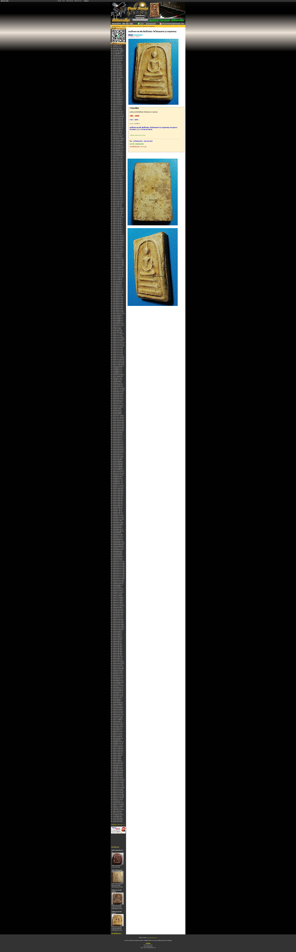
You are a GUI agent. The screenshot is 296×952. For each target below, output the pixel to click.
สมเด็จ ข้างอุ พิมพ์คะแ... (118, 104)
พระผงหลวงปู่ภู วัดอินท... (118, 52)
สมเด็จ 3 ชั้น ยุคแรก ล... (118, 65)
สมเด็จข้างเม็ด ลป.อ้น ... (118, 330)
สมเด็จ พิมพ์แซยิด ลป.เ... (118, 145)
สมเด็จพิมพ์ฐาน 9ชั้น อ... (118, 520)
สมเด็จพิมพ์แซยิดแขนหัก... (119, 544)
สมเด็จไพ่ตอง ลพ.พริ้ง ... (118, 808)
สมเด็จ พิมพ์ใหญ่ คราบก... (118, 150)
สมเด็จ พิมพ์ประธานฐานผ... (119, 138)
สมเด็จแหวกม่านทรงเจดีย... (119, 796)
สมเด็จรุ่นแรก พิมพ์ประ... (118, 590)
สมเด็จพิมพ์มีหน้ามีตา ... (118, 527)
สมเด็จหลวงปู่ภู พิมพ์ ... (118, 639)
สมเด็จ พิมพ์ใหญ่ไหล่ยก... (118, 153)
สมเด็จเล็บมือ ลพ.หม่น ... (118, 765)
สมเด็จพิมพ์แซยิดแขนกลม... (119, 542)
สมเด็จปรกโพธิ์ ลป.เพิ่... (118, 439)
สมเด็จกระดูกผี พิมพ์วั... (118, 315)
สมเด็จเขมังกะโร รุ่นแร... (118, 731)
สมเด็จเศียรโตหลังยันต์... (118, 772)
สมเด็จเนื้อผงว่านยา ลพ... (118, 743)
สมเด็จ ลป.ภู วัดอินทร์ (117, 177)
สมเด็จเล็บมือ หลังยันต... (118, 768)
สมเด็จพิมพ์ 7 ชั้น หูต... (118, 510)
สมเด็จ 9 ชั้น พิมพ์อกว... (118, 84)
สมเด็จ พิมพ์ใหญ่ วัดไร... (118, 152)
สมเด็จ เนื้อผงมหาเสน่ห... (118, 296)
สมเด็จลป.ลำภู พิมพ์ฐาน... (118, 597)
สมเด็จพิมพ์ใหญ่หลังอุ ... (118, 554)
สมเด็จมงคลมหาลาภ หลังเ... (119, 561)
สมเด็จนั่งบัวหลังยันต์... (118, 412)
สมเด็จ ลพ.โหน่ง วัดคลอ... (118, 245)
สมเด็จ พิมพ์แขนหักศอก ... (118, 143)
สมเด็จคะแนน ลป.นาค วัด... (119, 342)
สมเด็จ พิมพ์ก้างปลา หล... (118, 135)
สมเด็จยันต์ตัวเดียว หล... (118, 585)
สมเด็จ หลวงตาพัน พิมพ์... (118, 259)
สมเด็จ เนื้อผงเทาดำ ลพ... (118, 310)
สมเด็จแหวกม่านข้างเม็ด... (118, 791)
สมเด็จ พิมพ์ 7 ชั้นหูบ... (118, 133)
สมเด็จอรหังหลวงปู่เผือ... (118, 717)
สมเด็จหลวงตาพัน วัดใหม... (119, 624)
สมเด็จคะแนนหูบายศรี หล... (119, 364)
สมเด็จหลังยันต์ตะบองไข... (118, 682)
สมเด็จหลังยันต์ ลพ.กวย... (118, 680)
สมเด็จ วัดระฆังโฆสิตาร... (118, 252)
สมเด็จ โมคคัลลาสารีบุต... (118, 311)
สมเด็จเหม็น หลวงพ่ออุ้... (118, 775)
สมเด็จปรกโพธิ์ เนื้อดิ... (118, 459)
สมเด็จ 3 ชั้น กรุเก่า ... (117, 62)
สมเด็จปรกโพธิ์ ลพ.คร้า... (118, 441)
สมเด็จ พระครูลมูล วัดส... (118, 118)
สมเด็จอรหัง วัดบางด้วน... (118, 711)
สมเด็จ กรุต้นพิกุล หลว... (118, 92)
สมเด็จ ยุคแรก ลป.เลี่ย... (118, 157)
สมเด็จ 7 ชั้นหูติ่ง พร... (117, 79)
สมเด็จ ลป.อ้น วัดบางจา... (118, 198)
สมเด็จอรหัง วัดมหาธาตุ (118, 714)
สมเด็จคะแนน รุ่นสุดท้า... (118, 340)
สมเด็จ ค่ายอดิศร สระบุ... (118, 111)
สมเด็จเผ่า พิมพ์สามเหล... (118, 750)
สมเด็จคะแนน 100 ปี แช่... (118, 334)
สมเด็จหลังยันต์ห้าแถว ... (118, 684)
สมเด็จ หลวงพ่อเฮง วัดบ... (118, 271)
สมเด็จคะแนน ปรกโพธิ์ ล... (119, 337)
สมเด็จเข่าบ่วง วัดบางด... (118, 734)
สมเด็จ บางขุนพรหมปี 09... (119, 116)
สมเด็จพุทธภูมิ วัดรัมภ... (118, 559)
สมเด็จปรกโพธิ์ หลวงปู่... (118, 454)
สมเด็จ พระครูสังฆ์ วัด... (118, 128)
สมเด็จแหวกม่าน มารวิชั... (118, 784)
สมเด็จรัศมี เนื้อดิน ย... (118, 587)
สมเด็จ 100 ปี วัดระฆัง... (118, 57)
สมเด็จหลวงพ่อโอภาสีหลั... (119, 668)
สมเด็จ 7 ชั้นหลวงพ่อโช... (118, 77)
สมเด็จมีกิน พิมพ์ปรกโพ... (118, 583)
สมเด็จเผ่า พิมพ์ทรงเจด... (118, 746)
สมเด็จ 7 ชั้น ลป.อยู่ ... (118, 72)
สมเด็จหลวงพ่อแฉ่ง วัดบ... (118, 667)
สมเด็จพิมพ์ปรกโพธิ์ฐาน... (118, 524)
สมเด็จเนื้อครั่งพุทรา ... (118, 740)
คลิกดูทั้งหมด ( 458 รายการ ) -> (118, 824)
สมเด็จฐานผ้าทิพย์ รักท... (118, 384)
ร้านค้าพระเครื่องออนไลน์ (130, 940)
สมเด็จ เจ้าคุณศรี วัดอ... (118, 279)
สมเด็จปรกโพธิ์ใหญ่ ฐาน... (118, 469)
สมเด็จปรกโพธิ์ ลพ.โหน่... (118, 444)
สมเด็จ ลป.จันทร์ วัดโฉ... (118, 162)
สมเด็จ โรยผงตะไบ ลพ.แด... (119, 313)
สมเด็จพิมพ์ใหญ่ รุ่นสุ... (118, 551)
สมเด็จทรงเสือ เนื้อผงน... (118, 401)
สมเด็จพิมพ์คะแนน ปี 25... (118, 517)
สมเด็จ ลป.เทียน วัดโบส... (118, 201)
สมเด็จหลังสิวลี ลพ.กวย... (118, 692)
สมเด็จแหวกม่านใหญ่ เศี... (118, 797)
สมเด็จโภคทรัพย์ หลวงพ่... (118, 802)
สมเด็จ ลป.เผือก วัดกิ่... (118, 204)
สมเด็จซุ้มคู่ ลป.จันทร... (118, 378)
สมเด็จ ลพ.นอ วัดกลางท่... (118, 216)
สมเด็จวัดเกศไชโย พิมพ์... (118, 610)
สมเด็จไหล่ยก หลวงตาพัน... (119, 809)
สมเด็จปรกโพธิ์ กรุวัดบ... (118, 432)
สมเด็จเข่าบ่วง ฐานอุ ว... (118, 733)
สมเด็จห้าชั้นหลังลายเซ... (118, 702)
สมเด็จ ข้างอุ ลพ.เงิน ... (118, 108)
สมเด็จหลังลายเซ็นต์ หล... (118, 690)
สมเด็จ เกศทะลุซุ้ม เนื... (118, 277)
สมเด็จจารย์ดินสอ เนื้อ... (118, 376)
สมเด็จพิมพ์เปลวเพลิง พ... (118, 536)
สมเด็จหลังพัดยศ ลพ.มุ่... (118, 678)
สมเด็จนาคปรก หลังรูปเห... (119, 417)
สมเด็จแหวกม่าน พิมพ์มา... (119, 782)
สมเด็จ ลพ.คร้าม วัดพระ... (118, 211)
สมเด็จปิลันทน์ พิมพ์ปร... (118, 476)
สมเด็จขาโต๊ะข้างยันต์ (117, 332)
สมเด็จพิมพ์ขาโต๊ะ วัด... (118, 45)
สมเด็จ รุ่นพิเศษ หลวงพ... (118, 159)
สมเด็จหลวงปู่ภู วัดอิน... (118, 644)
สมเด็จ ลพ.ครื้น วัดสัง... (118, 215)
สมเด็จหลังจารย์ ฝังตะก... (118, 670)
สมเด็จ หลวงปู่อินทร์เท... (118, 267)
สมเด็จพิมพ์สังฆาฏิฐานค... (118, 531)
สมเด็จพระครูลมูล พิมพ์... (118, 488)
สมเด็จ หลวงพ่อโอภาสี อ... (118, 276)
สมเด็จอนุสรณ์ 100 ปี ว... (118, 706)
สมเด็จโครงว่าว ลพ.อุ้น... (118, 799)
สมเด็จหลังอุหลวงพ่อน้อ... (118, 695)
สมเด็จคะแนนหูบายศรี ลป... (119, 362)
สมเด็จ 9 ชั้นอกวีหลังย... (118, 89)
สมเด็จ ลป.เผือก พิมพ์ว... (118, 203)
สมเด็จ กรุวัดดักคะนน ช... (118, 96)
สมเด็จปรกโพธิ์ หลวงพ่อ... (118, 456)
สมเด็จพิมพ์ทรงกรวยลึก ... (118, 522)
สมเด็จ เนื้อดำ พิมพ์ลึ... (118, 283)
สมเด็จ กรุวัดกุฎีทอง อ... (118, 94)
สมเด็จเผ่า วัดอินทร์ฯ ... (118, 760)
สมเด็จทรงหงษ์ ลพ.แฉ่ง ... (118, 400)
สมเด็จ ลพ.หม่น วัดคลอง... (118, 235)
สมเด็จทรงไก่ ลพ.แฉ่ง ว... (118, 403)
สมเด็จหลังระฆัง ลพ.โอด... (118, 685)
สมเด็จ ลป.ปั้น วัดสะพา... (118, 176)
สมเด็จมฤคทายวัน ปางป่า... (119, 580)
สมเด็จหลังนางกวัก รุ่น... (118, 673)
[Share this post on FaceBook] (130, 35)
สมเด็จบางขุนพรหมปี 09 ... (119, 430)
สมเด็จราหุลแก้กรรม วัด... (118, 588)
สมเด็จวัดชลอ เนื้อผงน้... (118, 607)
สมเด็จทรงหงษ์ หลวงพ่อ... (118, 398)
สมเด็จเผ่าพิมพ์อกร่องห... (118, 762)
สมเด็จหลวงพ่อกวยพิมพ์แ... (119, 661)
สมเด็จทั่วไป (124, 26)
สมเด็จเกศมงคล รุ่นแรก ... (118, 723)
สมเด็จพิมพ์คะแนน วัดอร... (119, 519)
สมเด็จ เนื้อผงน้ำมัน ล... (118, 288)
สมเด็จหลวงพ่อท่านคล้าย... (119, 663)
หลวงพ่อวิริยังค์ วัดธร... (118, 816)
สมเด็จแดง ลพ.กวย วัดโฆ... (119, 780)
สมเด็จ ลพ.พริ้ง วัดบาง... (118, 218)
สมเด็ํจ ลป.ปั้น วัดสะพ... (118, 811)
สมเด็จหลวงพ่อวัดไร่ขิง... (118, 665)
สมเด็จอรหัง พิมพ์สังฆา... (118, 709)
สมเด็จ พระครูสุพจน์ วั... (118, 130)
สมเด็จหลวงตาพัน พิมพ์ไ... (118, 621)
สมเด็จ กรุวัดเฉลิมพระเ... (118, 97)
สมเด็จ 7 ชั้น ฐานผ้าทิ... (118, 70)
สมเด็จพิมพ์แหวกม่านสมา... (119, 548)
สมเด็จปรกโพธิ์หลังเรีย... (118, 464)
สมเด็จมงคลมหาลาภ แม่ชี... (119, 565)
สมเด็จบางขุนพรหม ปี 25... (119, 418)
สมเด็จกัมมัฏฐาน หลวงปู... (118, 323)
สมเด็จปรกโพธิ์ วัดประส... (118, 446)
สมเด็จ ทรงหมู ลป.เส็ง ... (118, 113)
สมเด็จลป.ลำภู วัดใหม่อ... (118, 599)
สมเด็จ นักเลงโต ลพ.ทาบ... (119, 114)
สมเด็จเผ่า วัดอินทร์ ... (117, 758)
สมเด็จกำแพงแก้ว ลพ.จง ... (119, 325)
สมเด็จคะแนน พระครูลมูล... (119, 339)
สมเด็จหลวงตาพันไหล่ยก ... (119, 629)
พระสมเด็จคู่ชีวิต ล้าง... (118, 53)
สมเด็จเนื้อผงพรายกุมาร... (118, 741)
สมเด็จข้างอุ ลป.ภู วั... (117, 327)
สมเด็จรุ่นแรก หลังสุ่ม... (118, 593)
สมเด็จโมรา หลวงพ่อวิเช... (118, 804)
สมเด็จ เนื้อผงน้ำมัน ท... (118, 284)
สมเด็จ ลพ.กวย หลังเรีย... (118, 210)
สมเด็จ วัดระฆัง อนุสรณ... (118, 249)
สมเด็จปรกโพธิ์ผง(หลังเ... (118, 461)
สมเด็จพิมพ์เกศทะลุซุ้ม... (118, 534)
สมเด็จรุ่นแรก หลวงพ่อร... (118, 592)
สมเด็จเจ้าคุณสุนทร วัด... (118, 738)
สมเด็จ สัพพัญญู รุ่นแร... (118, 254)
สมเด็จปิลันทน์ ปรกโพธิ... (118, 475)
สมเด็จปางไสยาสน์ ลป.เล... (119, 471)
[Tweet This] (138, 35)
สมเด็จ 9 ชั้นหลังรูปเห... (118, 85)
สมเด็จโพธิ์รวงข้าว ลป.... (118, 801)
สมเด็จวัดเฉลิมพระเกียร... (118, 614)
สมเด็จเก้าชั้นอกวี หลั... (118, 729)
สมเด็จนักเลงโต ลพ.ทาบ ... (119, 405)
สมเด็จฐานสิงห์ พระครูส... (118, 391)
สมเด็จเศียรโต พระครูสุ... (118, 770)
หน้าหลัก (59, 1)
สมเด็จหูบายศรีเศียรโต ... (118, 704)
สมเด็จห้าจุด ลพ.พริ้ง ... (118, 697)
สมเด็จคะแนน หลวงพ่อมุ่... (118, 356)
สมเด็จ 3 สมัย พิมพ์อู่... (118, 69)
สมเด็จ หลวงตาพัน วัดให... (118, 260)
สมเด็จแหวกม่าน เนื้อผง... (118, 789)
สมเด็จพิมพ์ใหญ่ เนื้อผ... (118, 553)
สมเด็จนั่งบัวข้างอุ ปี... (117, 410)
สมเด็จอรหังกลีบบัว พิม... (118, 716)
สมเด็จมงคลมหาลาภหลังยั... (119, 578)
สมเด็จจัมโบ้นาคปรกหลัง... (119, 374)
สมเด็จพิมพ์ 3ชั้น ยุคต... (118, 507)
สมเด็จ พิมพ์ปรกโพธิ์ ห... (118, 136)
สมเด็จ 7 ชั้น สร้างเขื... (118, 74)
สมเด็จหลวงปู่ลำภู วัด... (118, 658)
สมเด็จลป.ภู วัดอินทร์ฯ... (118, 595)
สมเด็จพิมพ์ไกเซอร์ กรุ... (118, 558)
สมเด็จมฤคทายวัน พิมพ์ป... (119, 582)
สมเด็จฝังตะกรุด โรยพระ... (118, 486)
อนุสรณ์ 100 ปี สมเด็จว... (118, 818)
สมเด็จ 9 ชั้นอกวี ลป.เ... (118, 87)
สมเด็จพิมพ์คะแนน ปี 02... (118, 515)
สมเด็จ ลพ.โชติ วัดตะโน (118, 243)
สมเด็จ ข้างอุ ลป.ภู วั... (118, 106)
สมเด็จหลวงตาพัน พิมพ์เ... (118, 619)
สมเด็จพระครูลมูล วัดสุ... (118, 495)
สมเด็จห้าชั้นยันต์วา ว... (118, 700)
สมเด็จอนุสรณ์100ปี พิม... (118, 707)
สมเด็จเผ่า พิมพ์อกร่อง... (118, 753)
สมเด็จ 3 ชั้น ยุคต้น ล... (118, 63)
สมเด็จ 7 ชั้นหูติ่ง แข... (118, 80)
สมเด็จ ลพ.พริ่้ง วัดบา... (118, 225)
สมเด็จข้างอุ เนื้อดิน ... (117, 328)
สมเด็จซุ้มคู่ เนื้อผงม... (117, 381)
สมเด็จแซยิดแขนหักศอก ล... (119, 779)
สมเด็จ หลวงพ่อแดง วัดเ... (118, 274)
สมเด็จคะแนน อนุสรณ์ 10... (119, 357)
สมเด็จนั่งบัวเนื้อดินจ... (117, 413)
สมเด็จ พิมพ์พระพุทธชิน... (118, 140)
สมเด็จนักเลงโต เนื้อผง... (118, 407)
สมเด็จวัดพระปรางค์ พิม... (118, 609)
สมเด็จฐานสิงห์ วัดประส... (118, 395)
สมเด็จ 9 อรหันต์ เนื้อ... (118, 91)
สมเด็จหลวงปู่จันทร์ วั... (118, 631)
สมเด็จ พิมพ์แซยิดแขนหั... (118, 147)
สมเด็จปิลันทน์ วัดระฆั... (118, 478)
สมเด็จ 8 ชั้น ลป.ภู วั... (118, 82)
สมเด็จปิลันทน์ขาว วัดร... (118, 480)
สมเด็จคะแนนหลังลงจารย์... (119, 361)
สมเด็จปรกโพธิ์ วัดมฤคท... (118, 447)
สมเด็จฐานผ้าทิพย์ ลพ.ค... (118, 386)
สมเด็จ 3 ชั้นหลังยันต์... (118, 67)
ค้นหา (63, 1)
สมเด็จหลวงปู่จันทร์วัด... (118, 638)
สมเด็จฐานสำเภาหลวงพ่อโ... (119, 388)
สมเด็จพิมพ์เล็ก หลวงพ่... (118, 537)
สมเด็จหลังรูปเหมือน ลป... (118, 689)
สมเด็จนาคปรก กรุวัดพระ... (119, 415)
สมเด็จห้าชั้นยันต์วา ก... (118, 699)
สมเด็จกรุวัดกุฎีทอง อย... (118, 317)
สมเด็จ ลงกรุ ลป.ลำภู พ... (118, 160)
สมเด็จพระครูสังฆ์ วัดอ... (118, 498)
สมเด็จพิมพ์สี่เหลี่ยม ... (118, 532)
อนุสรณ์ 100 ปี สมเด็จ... (118, 48)
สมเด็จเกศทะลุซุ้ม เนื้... (118, 721)
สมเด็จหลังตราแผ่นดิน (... (118, 672)
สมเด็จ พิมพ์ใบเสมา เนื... (118, 148)
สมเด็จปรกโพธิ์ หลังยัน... (118, 458)
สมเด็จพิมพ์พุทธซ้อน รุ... (118, 526)
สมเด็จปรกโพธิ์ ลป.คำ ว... (118, 435)
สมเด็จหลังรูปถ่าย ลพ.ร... (118, 687)
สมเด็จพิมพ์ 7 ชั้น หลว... (118, 509)
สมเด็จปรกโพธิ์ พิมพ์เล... (118, 434)
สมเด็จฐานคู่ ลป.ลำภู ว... (118, 383)
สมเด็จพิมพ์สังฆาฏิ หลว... (118, 529)
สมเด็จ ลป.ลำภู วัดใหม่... (118, 181)
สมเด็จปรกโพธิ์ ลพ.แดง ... (118, 442)
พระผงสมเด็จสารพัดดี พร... (119, 50)
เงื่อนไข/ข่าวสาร (78, 1)
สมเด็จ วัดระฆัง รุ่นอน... (118, 247)
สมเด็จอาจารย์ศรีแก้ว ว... (118, 719)
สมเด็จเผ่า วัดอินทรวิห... (118, 755)
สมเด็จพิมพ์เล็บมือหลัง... (118, 539)
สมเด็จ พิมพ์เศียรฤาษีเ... (118, 142)
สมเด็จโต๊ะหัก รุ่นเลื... (117, 46)
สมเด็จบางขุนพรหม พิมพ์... (119, 420)
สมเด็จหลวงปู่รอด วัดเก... (118, 656)
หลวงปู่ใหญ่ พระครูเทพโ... (118, 814)
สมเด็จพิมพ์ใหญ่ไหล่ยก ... (118, 556)
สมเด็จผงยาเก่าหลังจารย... (118, 485)
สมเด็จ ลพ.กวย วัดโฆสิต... (118, 208)
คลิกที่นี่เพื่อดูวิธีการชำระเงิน (138, 146)
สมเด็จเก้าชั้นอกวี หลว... (118, 728)
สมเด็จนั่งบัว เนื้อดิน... (117, 408)
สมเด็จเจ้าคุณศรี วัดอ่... (118, 736)
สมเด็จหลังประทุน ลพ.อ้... (118, 675)
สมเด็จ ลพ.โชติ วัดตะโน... (118, 242)
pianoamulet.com (116, 26)
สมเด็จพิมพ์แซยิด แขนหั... (118, 541)
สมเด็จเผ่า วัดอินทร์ (117, 757)
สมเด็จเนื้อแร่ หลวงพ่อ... (118, 745)
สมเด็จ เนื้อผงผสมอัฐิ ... (118, 294)
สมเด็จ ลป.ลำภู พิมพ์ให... (118, 179)
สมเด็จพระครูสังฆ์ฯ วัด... (118, 505)
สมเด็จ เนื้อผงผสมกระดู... (118, 289)
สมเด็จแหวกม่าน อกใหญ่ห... (119, 787)
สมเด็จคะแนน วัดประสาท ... (119, 344)
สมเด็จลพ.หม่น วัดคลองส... (119, 605)
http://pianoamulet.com (152, 937)
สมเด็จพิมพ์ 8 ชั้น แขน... (118, 512)
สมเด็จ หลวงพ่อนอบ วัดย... (119, 269)
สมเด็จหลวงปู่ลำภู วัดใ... (118, 660)
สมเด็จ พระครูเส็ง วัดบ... (118, 131)
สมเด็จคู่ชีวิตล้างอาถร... (118, 368)
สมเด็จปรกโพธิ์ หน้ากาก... (118, 452)
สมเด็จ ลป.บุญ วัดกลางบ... (118, 172)
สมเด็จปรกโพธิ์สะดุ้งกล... (118, 463)
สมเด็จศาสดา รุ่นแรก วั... (118, 617)
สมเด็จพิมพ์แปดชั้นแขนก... (119, 546)
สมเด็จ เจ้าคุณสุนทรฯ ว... (118, 281)
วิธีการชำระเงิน (69, 1)
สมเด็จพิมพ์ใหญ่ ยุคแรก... (118, 549)
